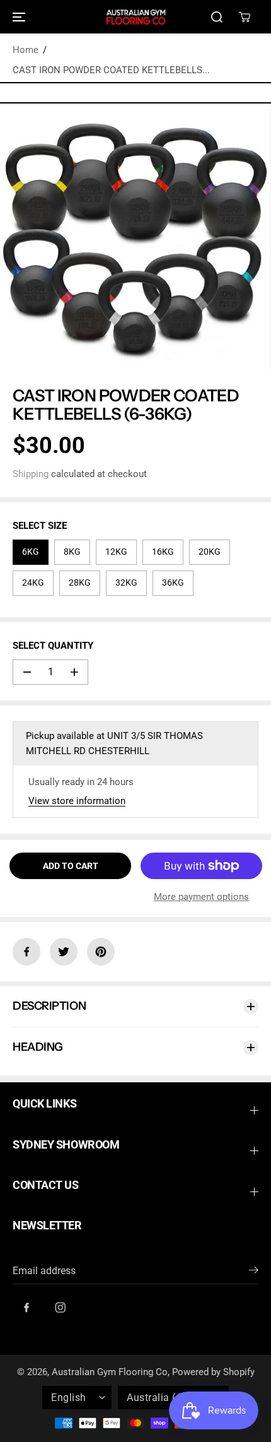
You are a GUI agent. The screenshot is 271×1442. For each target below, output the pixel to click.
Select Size (40, 525)
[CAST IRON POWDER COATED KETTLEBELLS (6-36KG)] (135, 238)
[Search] (217, 17)
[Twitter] (64, 952)
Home (25, 50)
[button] (17, 17)
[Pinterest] (101, 952)
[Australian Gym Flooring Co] (135, 17)
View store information (76, 801)
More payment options (201, 896)
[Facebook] (26, 952)
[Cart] (244, 17)
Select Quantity (53, 645)
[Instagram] (60, 1307)
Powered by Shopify (213, 1372)
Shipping (31, 474)
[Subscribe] (253, 1272)
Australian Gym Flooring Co (110, 1372)
